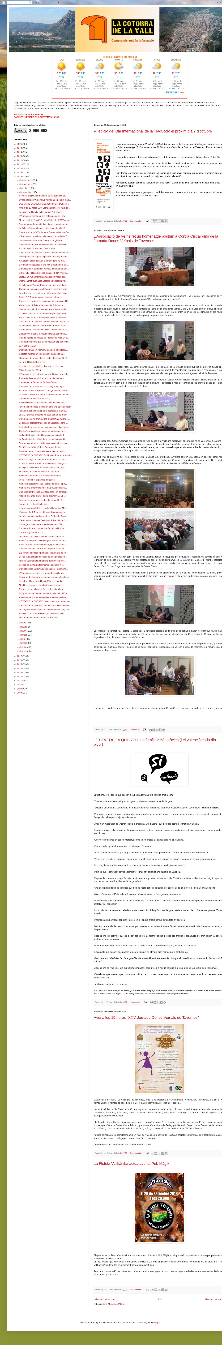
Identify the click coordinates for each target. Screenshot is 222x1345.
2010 (19, 684)
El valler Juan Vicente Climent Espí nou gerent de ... (43, 285)
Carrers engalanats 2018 (31, 532)
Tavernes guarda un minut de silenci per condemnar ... (44, 224)
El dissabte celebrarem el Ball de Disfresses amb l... (43, 423)
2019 (19, 172)
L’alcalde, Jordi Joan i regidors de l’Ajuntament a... (42, 512)
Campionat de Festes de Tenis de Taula (37, 382)
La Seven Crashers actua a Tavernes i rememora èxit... (45, 394)
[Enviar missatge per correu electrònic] (147, 221)
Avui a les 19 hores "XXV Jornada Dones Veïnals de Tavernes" (146, 1017)
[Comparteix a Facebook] (162, 221)
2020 (19, 168)
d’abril (22, 639)
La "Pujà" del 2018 (28, 346)
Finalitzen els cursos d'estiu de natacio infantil (40, 585)
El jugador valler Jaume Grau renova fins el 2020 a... (44, 593)
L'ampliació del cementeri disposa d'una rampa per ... (44, 269)
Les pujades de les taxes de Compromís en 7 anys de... (45, 609)
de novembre (25, 184)
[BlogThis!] (156, 221)
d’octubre (24, 188)
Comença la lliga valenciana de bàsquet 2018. (41, 524)
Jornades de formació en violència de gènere (40, 240)
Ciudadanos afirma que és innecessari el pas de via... (44, 342)
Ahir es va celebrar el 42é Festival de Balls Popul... (43, 484)
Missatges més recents (105, 1299)
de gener (23, 651)
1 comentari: (135, 730)
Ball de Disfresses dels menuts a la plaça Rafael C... (43, 402)
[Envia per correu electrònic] (153, 221)
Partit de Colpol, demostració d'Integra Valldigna (41, 386)
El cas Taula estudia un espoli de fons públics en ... (43, 557)
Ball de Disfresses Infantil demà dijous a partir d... (42, 435)
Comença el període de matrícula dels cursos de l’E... (44, 301)
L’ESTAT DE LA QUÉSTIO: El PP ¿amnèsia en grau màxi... (46, 455)
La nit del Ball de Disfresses (32, 362)
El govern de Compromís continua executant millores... (44, 577)
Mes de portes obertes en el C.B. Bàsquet (38, 617)
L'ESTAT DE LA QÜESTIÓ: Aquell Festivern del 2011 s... (45, 321)
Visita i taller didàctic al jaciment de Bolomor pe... (42, 305)
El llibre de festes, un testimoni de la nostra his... (41, 565)
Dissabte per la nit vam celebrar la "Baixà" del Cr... (42, 451)
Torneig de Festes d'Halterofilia (33, 504)
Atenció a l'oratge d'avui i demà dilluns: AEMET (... (42, 496)
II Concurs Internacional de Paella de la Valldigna (42, 463)
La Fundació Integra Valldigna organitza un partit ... (43, 439)
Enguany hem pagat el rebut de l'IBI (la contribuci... (43, 334)
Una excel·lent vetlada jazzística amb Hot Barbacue (43, 492)
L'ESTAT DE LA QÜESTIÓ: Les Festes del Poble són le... (45, 605)
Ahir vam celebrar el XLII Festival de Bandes (40, 475)
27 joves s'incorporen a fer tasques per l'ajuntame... (43, 313)
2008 (19, 693)
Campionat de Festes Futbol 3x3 (34, 398)
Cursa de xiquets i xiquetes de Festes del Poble (41, 528)
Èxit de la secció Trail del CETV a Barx (37, 248)
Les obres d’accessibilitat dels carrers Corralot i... (42, 536)
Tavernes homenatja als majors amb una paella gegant (45, 407)
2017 (19, 656)
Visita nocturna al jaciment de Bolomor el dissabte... (43, 317)
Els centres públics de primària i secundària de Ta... (43, 553)
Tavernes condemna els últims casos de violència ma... (45, 443)
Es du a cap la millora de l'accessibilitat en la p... (41, 589)
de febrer (23, 647)
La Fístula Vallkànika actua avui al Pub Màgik (131, 1163)
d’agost (23, 623)
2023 (19, 156)
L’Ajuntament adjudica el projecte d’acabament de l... (44, 265)
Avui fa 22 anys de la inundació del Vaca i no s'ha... (43, 459)
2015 (19, 664)
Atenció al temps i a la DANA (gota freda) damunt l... (43, 540)
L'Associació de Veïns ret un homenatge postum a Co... (45, 200)
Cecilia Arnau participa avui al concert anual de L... (43, 431)
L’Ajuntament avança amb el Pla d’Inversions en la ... (44, 329)
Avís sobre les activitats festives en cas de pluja (41, 366)
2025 (19, 148)
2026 (19, 144)
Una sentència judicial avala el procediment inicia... (43, 309)
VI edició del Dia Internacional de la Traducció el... (42, 196)
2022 (19, 160)
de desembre (25, 180)
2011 (19, 680)
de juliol (23, 627)
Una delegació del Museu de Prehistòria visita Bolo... (44, 338)
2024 (19, 152)
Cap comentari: (136, 221)
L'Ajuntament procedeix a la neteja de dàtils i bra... (42, 216)
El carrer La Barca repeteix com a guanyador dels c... (44, 390)
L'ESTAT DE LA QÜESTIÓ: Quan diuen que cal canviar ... (45, 601)
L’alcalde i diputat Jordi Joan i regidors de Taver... (42, 548)
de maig (23, 635)
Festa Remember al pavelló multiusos (37, 480)
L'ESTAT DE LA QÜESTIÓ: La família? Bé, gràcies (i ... (44, 204)
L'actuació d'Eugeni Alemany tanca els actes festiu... (43, 350)
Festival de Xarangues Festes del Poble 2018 (40, 500)
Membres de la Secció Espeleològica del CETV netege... (45, 220)
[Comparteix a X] (159, 221)
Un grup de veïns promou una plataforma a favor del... (44, 419)
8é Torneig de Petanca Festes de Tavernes (39, 471)
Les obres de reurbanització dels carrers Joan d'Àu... (44, 293)
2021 (19, 164)
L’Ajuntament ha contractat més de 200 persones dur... (44, 374)
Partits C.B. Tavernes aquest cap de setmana (40, 297)
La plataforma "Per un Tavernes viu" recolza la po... (43, 325)
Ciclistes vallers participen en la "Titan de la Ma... (42, 354)
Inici (160, 1299)
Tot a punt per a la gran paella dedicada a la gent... (43, 411)
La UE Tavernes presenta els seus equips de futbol (43, 415)
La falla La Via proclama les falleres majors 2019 (42, 228)
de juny (23, 631)
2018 (19, 176)
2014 (19, 668)
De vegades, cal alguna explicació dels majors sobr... (44, 256)
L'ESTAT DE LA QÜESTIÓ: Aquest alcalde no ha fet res (44, 252)
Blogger (156, 1322)
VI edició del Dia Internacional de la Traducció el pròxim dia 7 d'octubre (153, 131)
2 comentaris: (136, 1002)
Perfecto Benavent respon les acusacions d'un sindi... (44, 427)
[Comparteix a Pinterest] (166, 221)
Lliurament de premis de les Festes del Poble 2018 (43, 358)
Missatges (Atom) (116, 1304)
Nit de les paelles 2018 (30, 370)
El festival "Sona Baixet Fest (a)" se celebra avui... (42, 613)
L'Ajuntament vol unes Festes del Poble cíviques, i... (43, 520)
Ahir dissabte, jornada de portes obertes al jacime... (43, 597)
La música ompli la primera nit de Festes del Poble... (43, 516)
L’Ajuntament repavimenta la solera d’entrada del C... (44, 236)
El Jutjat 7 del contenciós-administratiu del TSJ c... (42, 467)
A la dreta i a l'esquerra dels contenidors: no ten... (42, 261)
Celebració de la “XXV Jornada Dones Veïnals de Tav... (45, 232)
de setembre (25, 192)
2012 (19, 676)
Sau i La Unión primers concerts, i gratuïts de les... (42, 544)
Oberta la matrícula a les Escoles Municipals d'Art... (43, 281)
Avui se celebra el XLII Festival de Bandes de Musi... (43, 508)
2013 (19, 672)
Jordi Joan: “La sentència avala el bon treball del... (42, 277)
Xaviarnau (126, 1322)
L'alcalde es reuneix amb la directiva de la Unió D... (43, 244)
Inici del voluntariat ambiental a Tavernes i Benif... (42, 561)
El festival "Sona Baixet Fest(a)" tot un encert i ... (41, 581)
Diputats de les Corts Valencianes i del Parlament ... (43, 569)
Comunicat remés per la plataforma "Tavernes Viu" (42, 289)
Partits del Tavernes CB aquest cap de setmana (41, 378)
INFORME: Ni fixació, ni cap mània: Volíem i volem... (43, 273)
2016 (19, 660)
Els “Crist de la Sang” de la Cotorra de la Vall (40, 447)
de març (23, 643)
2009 (19, 689)
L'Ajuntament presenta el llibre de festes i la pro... (42, 573)
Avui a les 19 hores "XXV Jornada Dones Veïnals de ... (44, 208)
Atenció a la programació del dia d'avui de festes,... (43, 488)
